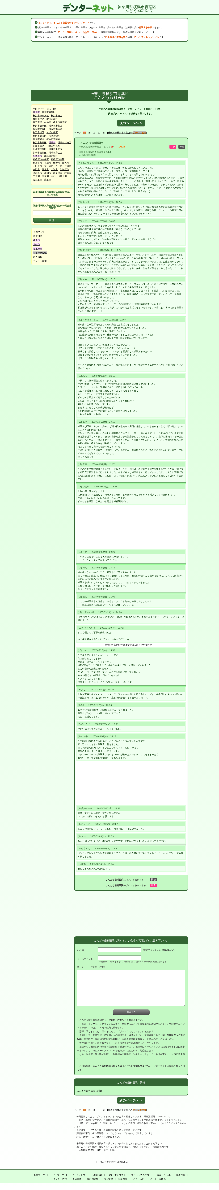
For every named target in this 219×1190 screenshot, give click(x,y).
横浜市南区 (52, 119)
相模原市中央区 (41, 159)
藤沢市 (65, 162)
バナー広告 (138, 1179)
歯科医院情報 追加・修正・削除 (98, 1150)
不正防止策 (179, 1054)
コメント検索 (40, 261)
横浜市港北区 (55, 125)
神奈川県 (51, 109)
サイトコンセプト (94, 1136)
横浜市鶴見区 (48, 112)
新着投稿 (180, 1175)
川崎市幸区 (38, 146)
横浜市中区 (38, 119)
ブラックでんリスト (93, 1130)
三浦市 (67, 166)
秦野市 (36, 169)
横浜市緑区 (52, 132)
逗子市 (58, 166)
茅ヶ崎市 (48, 166)
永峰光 (162, 1179)
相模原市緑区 (51, 156)
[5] (103, 132)
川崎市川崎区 (64, 142)
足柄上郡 (62, 176)
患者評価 (76, 1179)
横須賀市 (37, 162)
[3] (94, 132)
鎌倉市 (56, 162)
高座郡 (45, 176)
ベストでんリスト (117, 1175)
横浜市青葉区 (53, 139)
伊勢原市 (64, 169)
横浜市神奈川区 (41, 115)
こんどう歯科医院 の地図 (89, 1091)
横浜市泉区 (38, 139)
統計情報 (122, 1179)
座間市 (47, 173)
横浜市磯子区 (60, 122)
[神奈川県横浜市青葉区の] (127, 132)
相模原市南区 (57, 159)
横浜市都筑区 (39, 142)
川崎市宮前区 (39, 152)
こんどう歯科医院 (91, 143)
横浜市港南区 (55, 129)
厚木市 (45, 169)
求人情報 (37, 257)
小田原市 (37, 166)
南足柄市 (57, 173)
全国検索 (97, 1175)
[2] (89, 132)
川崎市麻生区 (55, 152)
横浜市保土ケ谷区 (42, 122)
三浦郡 (36, 176)
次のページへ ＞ (131, 123)
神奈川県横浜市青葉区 (90, 146)
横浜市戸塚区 (39, 129)
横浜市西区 (56, 115)
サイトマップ (57, 1175)
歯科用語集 (92, 1179)
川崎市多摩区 (55, 149)
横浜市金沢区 (39, 125)
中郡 (53, 176)
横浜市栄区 (54, 135)
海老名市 (37, 173)
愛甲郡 (47, 179)
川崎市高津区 (39, 149)
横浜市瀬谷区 (39, 135)
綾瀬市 (67, 173)
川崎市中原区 (53, 146)
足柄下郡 (37, 179)
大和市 (54, 169)
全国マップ (38, 109)
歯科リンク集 (164, 1175)
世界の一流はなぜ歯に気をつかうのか (133, 645)
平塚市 (47, 162)
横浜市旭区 (38, 132)
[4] (99, 132)
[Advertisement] (109, 66)
